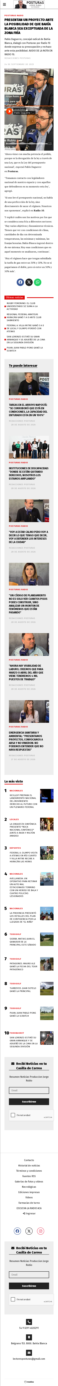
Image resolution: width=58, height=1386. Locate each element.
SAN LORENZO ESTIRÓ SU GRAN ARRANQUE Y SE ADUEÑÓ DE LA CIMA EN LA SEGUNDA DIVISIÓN (26, 339)
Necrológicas (29, 1186)
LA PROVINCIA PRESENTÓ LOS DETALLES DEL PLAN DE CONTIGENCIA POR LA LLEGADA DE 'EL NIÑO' (23, 917)
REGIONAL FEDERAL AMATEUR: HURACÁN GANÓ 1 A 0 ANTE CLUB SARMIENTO (24, 317)
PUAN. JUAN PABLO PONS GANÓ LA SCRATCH (25, 349)
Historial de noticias (29, 1165)
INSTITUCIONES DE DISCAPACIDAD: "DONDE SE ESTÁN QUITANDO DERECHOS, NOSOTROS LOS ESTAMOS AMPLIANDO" (29, 473)
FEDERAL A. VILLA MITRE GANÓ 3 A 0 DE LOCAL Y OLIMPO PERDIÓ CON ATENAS (25, 328)
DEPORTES (15, 848)
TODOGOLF (15, 934)
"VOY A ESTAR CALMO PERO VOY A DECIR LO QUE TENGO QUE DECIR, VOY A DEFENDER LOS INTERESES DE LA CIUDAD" (28, 537)
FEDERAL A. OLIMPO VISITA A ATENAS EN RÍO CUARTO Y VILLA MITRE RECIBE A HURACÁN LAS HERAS (23, 857)
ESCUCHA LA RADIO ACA (29, 1208)
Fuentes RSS (29, 1176)
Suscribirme (29, 1101)
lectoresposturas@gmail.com (29, 1358)
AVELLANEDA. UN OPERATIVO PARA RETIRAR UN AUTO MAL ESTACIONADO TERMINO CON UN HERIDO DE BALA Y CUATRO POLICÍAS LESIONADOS (24, 887)
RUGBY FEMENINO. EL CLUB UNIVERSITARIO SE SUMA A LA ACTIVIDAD (22, 306)
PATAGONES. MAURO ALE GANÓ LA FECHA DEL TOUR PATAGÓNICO (23, 966)
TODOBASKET (17, 1033)
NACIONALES (16, 791)
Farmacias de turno (29, 1202)
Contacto (29, 1160)
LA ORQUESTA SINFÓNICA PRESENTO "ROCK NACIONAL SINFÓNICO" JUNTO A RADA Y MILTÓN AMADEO (23, 830)
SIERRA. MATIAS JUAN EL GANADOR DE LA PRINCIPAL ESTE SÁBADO (23, 941)
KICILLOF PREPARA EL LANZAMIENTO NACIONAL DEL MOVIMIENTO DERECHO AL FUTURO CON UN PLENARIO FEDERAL (23, 801)
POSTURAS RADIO (13, 15)
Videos (29, 1197)
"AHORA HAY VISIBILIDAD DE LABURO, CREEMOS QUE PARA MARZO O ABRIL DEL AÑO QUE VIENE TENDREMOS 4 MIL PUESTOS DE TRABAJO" (26, 672)
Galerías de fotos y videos (29, 1181)
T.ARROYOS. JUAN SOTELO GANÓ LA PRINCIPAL (23, 990)
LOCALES (14, 819)
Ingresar (30, 1213)
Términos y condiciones (29, 1170)
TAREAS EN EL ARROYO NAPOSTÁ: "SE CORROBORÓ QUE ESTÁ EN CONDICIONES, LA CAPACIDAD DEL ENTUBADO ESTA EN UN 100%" (28, 410)
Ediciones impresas (29, 1192)
